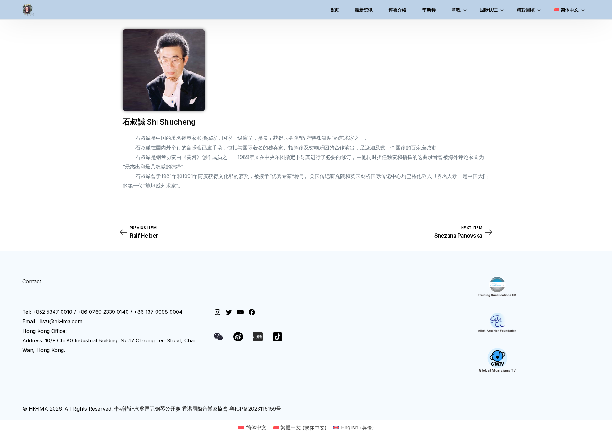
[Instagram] (217, 312)
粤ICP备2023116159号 (255, 408)
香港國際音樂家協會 (205, 408)
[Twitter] (229, 312)
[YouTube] (240, 312)
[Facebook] (252, 312)
